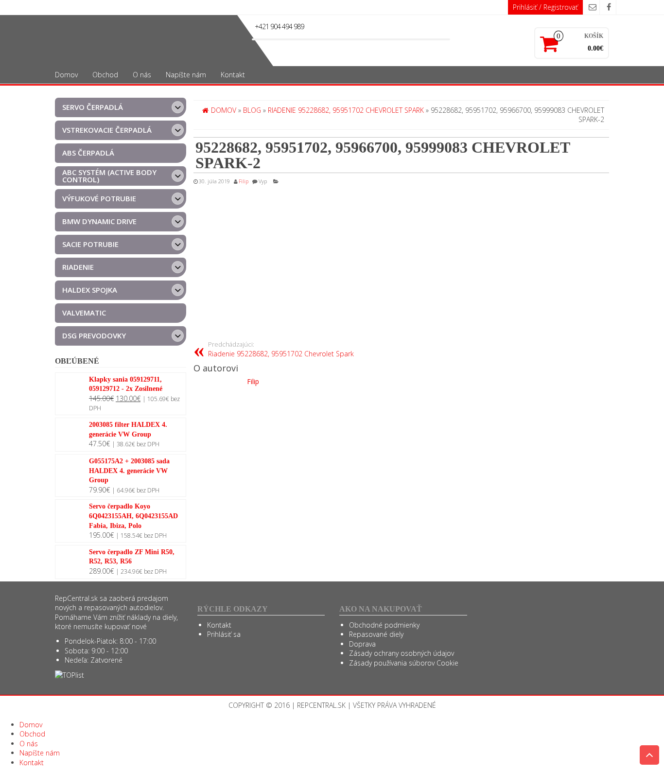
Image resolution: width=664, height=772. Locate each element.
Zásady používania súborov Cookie (403, 662)
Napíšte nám (186, 74)
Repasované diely (376, 634)
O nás (142, 74)
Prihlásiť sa (224, 634)
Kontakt (233, 74)
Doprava (362, 644)
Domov (66, 74)
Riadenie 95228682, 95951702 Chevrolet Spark (281, 349)
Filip (243, 181)
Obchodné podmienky (384, 625)
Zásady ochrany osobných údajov (401, 653)
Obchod (105, 74)
